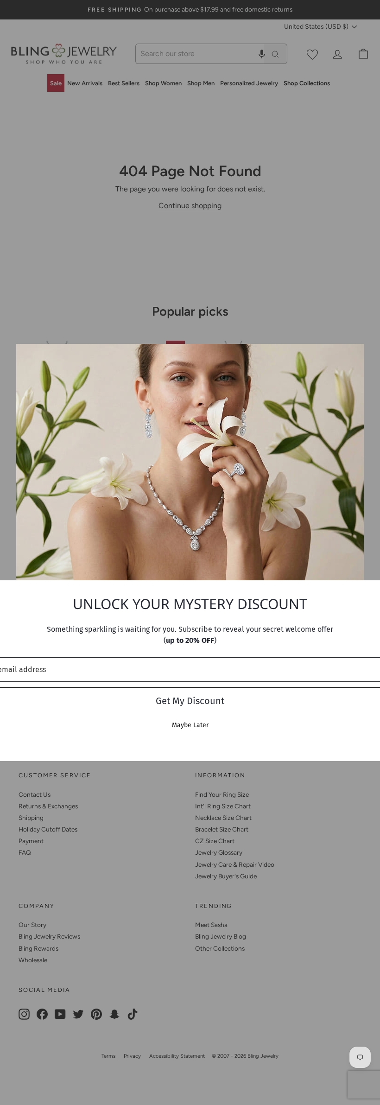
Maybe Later (190, 725)
